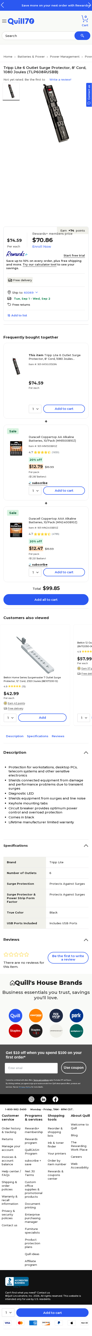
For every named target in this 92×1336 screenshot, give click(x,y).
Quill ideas (32, 1254)
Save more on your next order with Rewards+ (46, 5)
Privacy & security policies (8, 1214)
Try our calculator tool (39, 264)
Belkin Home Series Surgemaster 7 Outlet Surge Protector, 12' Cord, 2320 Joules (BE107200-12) (32, 679)
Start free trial (74, 255)
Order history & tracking (11, 1130)
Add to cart (52, 1313)
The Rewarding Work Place (79, 1146)
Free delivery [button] (15, 708)
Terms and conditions (41, 1080)
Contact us (9, 1225)
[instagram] (31, 1099)
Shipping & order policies (9, 1185)
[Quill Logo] (21, 21)
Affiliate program (31, 1262)
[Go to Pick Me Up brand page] (56, 1016)
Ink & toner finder (56, 1144)
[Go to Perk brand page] (76, 1016)
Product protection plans (32, 1243)
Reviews (58, 736)
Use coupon (74, 1067)
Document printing (32, 1205)
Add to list (19, 315)
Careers (76, 1156)
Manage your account (11, 1147)
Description (15, 736)
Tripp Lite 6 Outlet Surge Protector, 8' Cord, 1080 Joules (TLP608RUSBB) (55, 357)
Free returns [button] (21, 304)
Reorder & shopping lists (55, 1132)
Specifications (37, 736)
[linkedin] (43, 1099)
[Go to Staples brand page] (15, 1031)
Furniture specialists (32, 1230)
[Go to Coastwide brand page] (36, 1016)
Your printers (57, 1153)
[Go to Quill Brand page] (15, 1016)
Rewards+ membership (34, 1130)
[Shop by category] (4, 20)
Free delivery (22, 280)
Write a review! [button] (60, 79)
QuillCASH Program (32, 1151)
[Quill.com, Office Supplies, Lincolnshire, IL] (17, 1282)
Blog (74, 1135)
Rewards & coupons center (56, 1175)
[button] (89, 5)
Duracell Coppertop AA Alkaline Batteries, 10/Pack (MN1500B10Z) (52, 438)
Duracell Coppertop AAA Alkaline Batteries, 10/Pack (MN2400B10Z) (53, 520)
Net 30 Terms (30, 1173)
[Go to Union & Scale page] (56, 1031)
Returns (7, 1139)
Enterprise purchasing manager (32, 1218)
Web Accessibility (80, 1165)
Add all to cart (46, 600)
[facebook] (55, 1099)
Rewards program (31, 1140)
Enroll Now (41, 246)
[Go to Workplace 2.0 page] (76, 1031)
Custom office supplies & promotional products (33, 1189)
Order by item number (57, 1162)
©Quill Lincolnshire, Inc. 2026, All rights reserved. (34, 1295)
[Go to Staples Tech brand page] (36, 1031)
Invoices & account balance (9, 1160)
